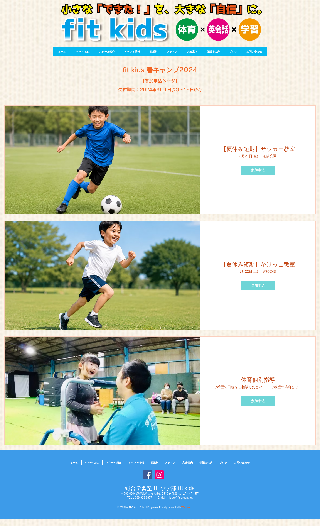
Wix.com (185, 507)
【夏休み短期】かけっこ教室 (258, 264)
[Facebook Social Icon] (147, 474)
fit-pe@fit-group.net (180, 497)
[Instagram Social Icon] (159, 474)
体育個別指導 (258, 380)
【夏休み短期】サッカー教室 (258, 149)
